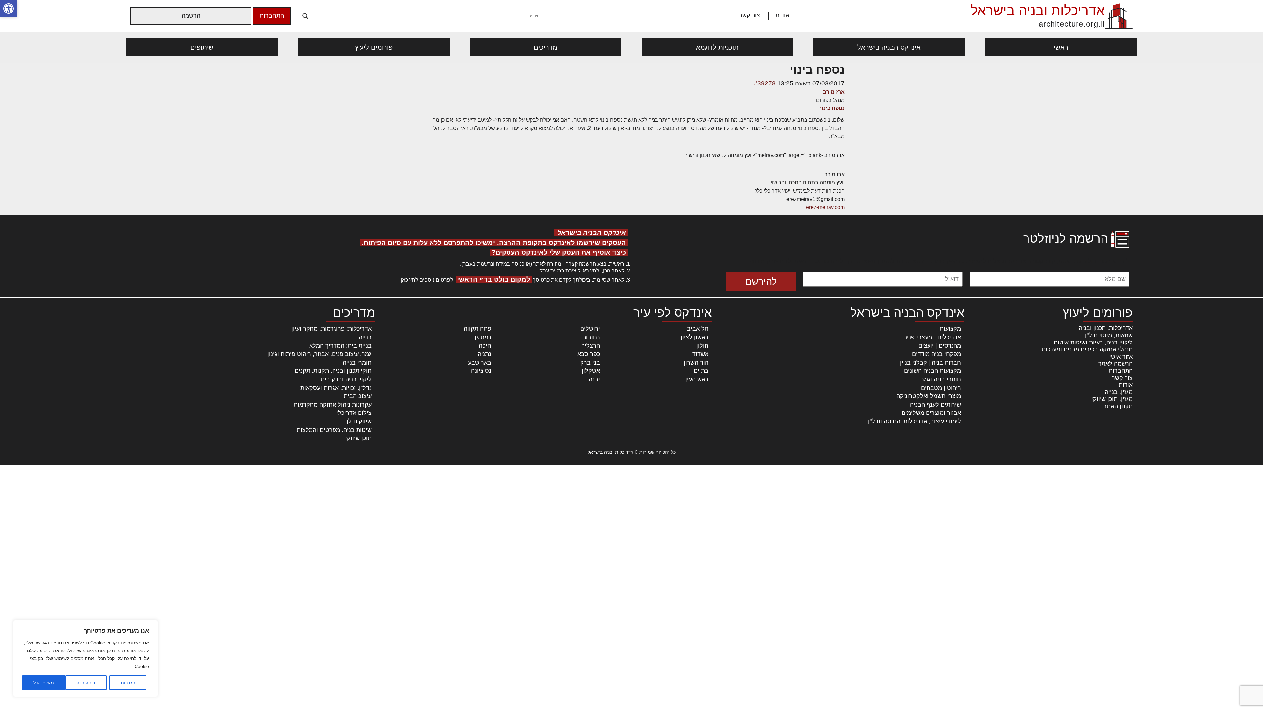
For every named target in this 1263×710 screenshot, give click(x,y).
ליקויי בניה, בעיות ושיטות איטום (1093, 342)
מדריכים (545, 47)
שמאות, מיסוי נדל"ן (1109, 335)
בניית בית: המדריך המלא (340, 346)
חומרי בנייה (357, 362)
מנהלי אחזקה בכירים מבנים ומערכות (1087, 349)
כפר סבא (588, 354)
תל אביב (697, 328)
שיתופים (201, 47)
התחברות (272, 15)
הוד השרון (696, 362)
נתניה (484, 354)
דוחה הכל (86, 682)
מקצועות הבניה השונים (932, 370)
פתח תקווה (477, 328)
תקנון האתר (1118, 406)
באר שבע (479, 362)
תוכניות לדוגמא (717, 47)
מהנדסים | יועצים (939, 346)
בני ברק (590, 362)
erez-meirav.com (825, 207)
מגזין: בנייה (1119, 392)
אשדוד (700, 354)
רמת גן (483, 337)
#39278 (765, 83)
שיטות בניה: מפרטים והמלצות (334, 430)
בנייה (365, 337)
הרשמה (191, 15)
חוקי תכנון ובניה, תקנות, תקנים (333, 370)
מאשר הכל (43, 682)
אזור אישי (1121, 356)
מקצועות (950, 328)
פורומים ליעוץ (374, 47)
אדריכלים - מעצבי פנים (932, 337)
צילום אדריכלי (354, 413)
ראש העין (696, 379)
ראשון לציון (694, 337)
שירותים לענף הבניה (935, 404)
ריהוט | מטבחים (941, 388)
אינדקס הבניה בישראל (889, 47)
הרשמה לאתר (1115, 363)
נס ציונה (481, 370)
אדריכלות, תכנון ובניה (1106, 328)
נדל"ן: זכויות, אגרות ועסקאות (336, 388)
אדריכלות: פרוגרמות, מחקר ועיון (331, 328)
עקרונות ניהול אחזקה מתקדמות (333, 404)
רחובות (591, 337)
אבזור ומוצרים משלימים (931, 413)
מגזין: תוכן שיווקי (1112, 399)
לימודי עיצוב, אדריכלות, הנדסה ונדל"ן (914, 421)
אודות (782, 15)
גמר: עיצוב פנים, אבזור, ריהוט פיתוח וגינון (319, 354)
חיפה (485, 346)
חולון (702, 346)
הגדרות (128, 682)
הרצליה (590, 346)
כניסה (517, 264)
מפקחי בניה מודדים (936, 354)
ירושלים (590, 328)
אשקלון (591, 370)
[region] (85, 658)
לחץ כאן (590, 270)
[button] (8, 8)
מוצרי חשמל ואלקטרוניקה (928, 396)
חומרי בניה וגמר (941, 379)
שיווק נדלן (359, 421)
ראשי (1061, 47)
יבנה (594, 379)
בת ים (701, 370)
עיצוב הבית (358, 396)
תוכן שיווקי (358, 438)
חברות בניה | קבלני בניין (930, 362)
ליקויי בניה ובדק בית (346, 379)
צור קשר (749, 15)
